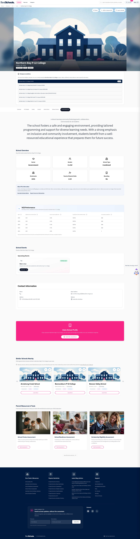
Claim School (46, 109)
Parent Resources (65, 109)
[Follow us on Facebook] (88, 511)
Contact (39, 109)
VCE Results (26, 109)
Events (33, 109)
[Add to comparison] (45, 369)
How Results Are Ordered (86, 364)
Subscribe (76, 522)
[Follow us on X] (97, 511)
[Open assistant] (136, 271)
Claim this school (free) (71, 337)
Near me (25, 2)
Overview (19, 109)
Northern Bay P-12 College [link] (26, 6)
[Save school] (49, 369)
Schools (19, 2)
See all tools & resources (69, 455)
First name (32, 519)
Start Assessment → (24, 447)
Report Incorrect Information (37, 193)
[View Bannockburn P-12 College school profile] (70, 381)
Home (2, 6)
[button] (21, 214)
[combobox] (111, 2)
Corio (17, 6)
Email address (54, 519)
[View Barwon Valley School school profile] (104, 381)
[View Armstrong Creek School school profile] (36, 381)
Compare (32, 2)
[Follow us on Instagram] (92, 511)
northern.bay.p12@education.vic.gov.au (83, 294)
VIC (12, 6)
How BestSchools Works (23, 193)
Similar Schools (55, 109)
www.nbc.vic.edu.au (77, 299)
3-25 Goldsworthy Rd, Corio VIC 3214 (31, 299)
